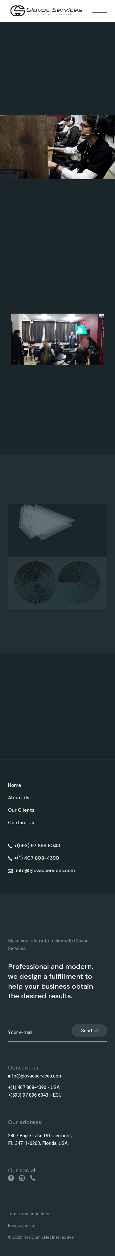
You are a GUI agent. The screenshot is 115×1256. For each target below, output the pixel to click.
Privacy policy (21, 1225)
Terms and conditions (29, 1213)
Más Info (57, 154)
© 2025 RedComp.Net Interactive (41, 1237)
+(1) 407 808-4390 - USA (34, 1087)
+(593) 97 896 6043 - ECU (35, 1095)
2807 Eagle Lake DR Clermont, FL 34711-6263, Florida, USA (40, 1139)
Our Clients (21, 810)
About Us (18, 798)
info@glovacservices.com (35, 1075)
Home (14, 785)
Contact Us (21, 822)
